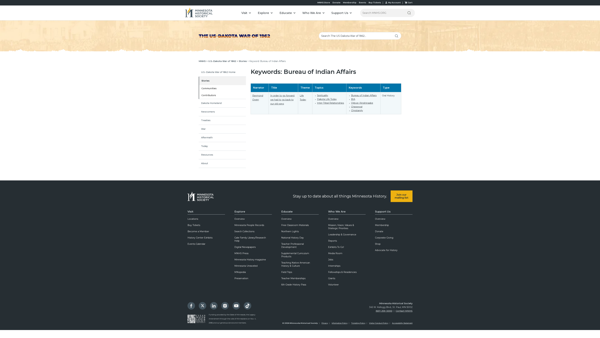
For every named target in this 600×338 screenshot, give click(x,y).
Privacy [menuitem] (325, 323)
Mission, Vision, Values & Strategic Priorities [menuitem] (341, 227)
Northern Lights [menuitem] (290, 231)
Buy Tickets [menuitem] (194, 225)
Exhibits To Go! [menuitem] (336, 247)
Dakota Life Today (327, 99)
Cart (410, 2)
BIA (353, 99)
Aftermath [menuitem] (207, 137)
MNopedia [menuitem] (240, 272)
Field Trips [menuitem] (286, 272)
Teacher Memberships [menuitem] (293, 278)
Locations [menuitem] (193, 219)
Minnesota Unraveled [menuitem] (246, 265)
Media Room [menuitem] (335, 253)
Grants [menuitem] (331, 278)
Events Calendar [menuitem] (196, 244)
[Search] (409, 13)
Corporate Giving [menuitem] (384, 237)
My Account (394, 2)
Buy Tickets (375, 2)
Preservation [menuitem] (241, 278)
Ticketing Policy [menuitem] (358, 323)
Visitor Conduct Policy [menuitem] (378, 323)
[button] (246, 12)
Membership (349, 2)
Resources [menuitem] (207, 154)
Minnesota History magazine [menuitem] (250, 259)
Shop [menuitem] (378, 244)
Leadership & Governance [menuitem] (342, 234)
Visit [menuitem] (190, 211)
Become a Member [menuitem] (198, 231)
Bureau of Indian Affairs (364, 95)
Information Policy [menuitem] (340, 323)
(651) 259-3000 (384, 311)
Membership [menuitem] (382, 225)
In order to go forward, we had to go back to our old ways (282, 99)
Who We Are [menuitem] (337, 211)
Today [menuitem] (204, 146)
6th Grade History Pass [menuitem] (293, 284)
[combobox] (360, 36)
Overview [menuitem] (239, 219)
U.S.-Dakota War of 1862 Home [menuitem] (218, 72)
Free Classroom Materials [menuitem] (295, 225)
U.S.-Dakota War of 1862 (222, 61)
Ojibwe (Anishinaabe (362, 103)
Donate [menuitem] (379, 231)
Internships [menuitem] (334, 265)
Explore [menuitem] (239, 211)
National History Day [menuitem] (292, 237)
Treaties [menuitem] (205, 120)
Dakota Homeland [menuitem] (211, 103)
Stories (243, 61)
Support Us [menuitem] (383, 211)
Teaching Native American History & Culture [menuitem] (295, 264)
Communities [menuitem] (209, 88)
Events (362, 2)
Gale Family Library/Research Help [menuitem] (250, 239)
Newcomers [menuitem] (208, 111)
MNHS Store (323, 2)
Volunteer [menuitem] (333, 284)
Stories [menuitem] (205, 80)
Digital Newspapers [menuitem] (245, 247)
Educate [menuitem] (287, 211)
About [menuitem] (204, 163)
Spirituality (322, 95)
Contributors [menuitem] (208, 95)
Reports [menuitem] (332, 240)
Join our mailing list (401, 196)
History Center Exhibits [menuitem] (200, 237)
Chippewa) (356, 106)
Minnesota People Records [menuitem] (249, 225)
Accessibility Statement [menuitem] (402, 323)
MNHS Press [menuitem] (241, 253)
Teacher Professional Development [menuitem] (292, 245)
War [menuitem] (203, 129)
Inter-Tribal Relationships (330, 103)
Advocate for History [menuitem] (386, 250)
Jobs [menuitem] (330, 259)
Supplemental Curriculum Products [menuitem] (295, 255)
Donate (336, 2)
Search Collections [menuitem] (244, 231)
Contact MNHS (404, 311)
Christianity (357, 110)
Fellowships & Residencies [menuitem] (342, 272)
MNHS (202, 61)
